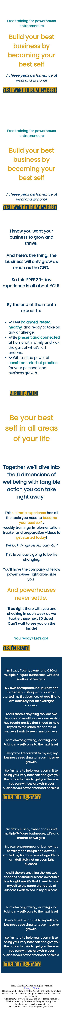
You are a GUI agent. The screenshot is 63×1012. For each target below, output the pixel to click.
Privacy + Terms (31, 988)
